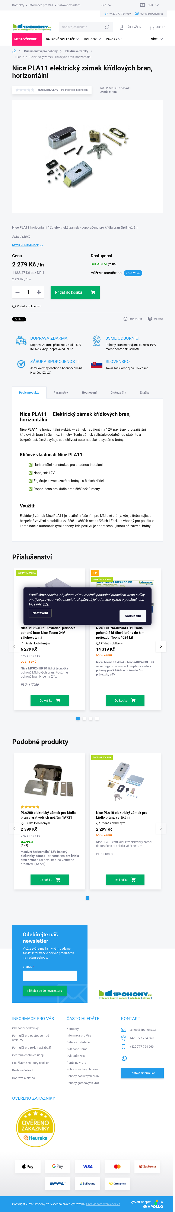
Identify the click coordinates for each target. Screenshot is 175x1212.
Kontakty (18, 5)
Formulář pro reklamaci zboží (31, 1047)
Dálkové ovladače (68, 5)
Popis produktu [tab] (29, 392)
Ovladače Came (77, 1049)
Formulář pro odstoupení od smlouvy (30, 1038)
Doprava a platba (23, 1078)
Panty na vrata (76, 1062)
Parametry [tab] (61, 392)
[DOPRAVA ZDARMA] (125, 781)
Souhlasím (133, 616)
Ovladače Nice (76, 1055)
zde (45, 604)
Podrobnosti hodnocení (74, 89)
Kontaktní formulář (142, 1073)
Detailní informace (25, 245)
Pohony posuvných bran (83, 1076)
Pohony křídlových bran (82, 1069)
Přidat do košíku (68, 292)
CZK (150, 5)
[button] (78, 718)
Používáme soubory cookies (30, 1063)
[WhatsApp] (124, 1057)
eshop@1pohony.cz (143, 1029)
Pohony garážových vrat (83, 1083)
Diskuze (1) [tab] (118, 392)
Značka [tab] (145, 392)
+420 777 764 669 (142, 1038)
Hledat (106, 27)
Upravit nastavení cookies (103, 1204)
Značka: (108, 92)
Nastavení (40, 613)
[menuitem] (27, 39)
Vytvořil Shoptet (141, 1202)
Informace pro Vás (41, 5)
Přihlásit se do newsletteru (44, 990)
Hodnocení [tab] (89, 392)
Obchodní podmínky (25, 1028)
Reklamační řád (22, 1070)
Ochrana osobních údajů (28, 1055)
